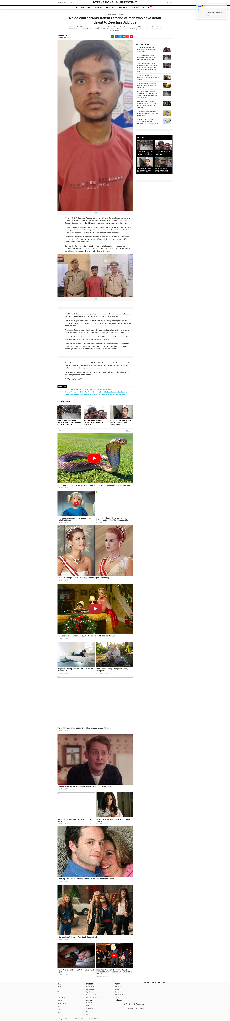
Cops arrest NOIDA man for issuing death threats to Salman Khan (88, 389)
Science (107, 7)
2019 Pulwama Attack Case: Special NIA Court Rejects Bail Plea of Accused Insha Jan (69, 422)
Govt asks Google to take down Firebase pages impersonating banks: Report (147, 85)
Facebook (139, 1004)
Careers (117, 992)
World (59, 992)
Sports (114, 7)
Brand (117, 989)
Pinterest (140, 1008)
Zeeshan (76, 363)
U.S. (87, 1014)
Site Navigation (120, 995)
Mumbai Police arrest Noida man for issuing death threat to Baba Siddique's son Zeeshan (96, 392)
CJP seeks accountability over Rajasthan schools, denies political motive (120, 422)
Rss (131, 1008)
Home (76, 7)
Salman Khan (73, 251)
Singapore (89, 1008)
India (59, 986)
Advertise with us (91, 986)
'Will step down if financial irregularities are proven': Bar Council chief (94, 422)
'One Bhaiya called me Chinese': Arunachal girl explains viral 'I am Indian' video (147, 113)
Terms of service (91, 995)
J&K (149, 7)
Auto (59, 1006)
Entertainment (123, 7)
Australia (89, 1002)
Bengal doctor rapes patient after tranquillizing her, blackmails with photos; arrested (95, 395)
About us (118, 986)
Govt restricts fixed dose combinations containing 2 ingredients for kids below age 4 (147, 121)
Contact (117, 997)
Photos (60, 1009)
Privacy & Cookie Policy (94, 997)
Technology (98, 7)
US (58, 989)
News (82, 7)
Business (89, 7)
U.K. (87, 1011)
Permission (90, 989)
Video (143, 7)
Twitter (128, 1004)
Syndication (90, 992)
